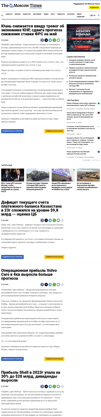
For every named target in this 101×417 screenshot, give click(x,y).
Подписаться (50, 220)
